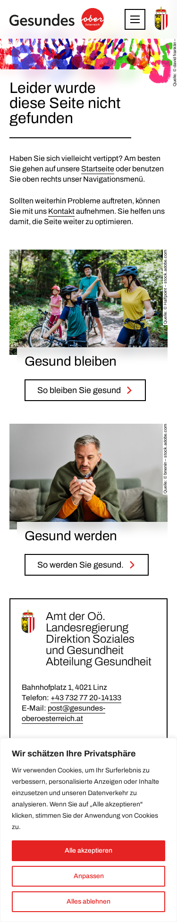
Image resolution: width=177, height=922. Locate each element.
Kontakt (61, 211)
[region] (88, 830)
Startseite (97, 169)
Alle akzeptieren (88, 850)
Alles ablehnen (88, 901)
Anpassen (89, 876)
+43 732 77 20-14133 (86, 698)
